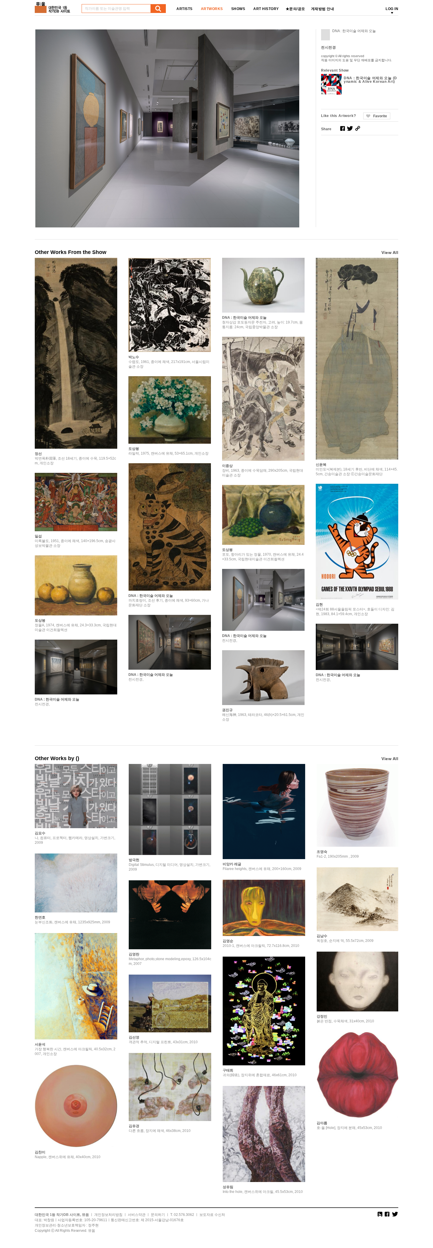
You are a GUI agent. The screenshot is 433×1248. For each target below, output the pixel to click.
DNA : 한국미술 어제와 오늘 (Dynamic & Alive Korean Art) (370, 80)
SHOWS (238, 9)
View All (389, 252)
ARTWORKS (212, 9)
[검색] (158, 8)
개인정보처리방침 (108, 1215)
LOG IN (392, 9)
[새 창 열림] (342, 128)
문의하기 (158, 1215)
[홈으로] (53, 5)
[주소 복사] (357, 128)
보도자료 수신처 (212, 1215)
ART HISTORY (266, 9)
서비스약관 (137, 1215)
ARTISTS (184, 9)
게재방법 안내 (322, 9)
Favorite (380, 116)
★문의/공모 (295, 9)
